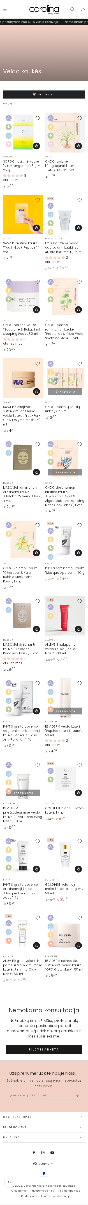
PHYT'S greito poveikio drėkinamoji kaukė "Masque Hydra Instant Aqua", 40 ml (21, 891)
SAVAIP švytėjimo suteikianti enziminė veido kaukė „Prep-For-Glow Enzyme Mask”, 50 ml (22, 416)
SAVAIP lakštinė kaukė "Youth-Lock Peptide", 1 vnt (21, 247)
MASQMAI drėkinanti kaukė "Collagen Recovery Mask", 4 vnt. (21, 648)
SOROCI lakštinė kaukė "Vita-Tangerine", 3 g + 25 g (21, 165)
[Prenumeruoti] (78, 1095)
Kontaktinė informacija (56, 1196)
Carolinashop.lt (34, 1186)
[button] (72, 9)
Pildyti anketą (44, 1049)
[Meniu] (5, 9)
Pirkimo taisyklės (69, 1190)
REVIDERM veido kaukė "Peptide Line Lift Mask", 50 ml (63, 730)
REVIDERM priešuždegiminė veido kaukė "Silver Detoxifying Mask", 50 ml (22, 815)
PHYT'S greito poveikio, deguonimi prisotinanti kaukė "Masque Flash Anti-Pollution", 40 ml (21, 733)
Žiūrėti (78, 552)
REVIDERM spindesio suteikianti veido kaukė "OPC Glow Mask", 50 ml (64, 965)
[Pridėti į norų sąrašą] (37, 118)
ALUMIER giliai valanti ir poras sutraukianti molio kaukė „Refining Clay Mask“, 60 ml (22, 967)
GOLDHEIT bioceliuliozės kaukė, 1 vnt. (64, 810)
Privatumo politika (42, 1190)
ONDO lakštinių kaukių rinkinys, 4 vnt (62, 409)
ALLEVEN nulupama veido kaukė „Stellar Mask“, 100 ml (61, 648)
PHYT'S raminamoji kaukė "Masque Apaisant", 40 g (65, 570)
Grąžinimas (19, 1190)
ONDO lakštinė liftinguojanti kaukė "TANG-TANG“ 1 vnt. (60, 165)
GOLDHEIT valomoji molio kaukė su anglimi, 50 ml (64, 889)
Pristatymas (29, 1196)
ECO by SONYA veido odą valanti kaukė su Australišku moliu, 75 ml (64, 247)
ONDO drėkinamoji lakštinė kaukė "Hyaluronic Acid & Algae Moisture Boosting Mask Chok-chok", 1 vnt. (64, 496)
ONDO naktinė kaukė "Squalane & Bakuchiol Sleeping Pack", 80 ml (21, 329)
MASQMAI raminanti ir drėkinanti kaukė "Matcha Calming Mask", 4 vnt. (22, 494)
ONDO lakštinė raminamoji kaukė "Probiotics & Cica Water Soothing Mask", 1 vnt (65, 331)
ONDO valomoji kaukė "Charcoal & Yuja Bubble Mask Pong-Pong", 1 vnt (20, 575)
